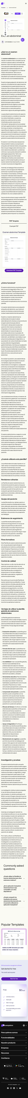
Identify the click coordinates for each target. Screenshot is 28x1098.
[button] (25, 3)
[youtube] (20, 1088)
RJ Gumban (9, 42)
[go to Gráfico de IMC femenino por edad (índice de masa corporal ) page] (14, 936)
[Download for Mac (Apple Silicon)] (8, 1065)
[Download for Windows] (20, 1065)
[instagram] (11, 1088)
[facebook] (8, 1088)
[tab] (14, 221)
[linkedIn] (14, 1088)
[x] (17, 1088)
